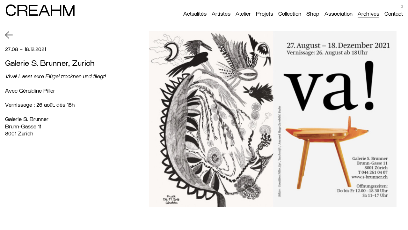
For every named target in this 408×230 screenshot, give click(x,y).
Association (338, 14)
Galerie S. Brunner (26, 119)
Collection (289, 14)
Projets (264, 14)
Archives (368, 14)
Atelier (243, 14)
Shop (312, 14)
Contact (393, 14)
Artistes (221, 14)
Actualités (195, 14)
